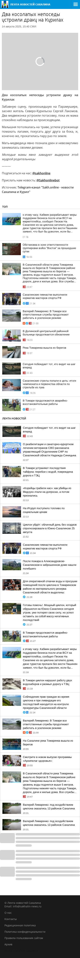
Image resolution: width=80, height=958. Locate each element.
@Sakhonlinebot (48, 180)
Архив (8, 944)
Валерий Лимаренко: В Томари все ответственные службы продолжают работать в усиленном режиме (46, 314)
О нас (8, 912)
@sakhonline (41, 173)
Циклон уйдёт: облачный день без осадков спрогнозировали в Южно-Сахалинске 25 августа (50, 528)
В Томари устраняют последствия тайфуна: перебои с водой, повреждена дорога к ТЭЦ (48, 472)
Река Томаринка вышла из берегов (44, 347)
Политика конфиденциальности (24, 931)
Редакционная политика (20, 925)
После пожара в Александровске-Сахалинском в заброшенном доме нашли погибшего (49, 565)
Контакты (10, 919)
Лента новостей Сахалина (21, 950)
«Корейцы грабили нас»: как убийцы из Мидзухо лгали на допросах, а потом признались (47, 492)
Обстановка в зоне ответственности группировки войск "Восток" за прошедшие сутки (49, 248)
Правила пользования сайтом (23, 938)
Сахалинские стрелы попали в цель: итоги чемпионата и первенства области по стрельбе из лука (49, 384)
